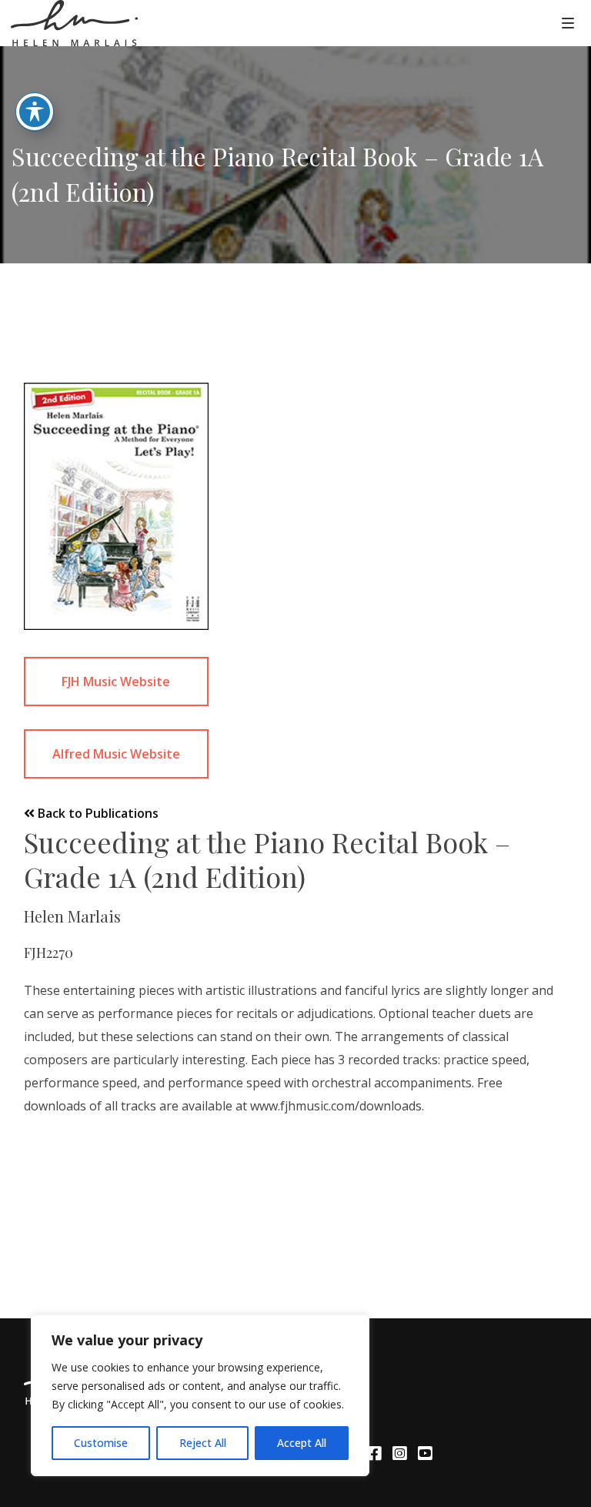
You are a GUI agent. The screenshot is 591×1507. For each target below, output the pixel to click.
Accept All (301, 1442)
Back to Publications (97, 813)
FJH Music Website (116, 681)
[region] (200, 1395)
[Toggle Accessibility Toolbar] (34, 111)
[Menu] (568, 22)
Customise (101, 1442)
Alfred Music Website (116, 753)
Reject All (202, 1442)
